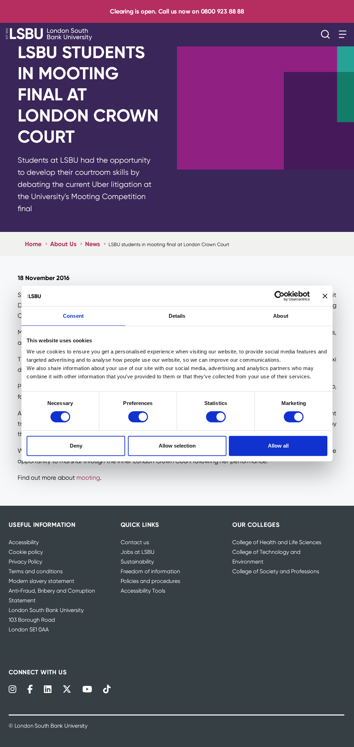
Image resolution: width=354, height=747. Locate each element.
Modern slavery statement (41, 581)
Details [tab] (177, 316)
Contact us (135, 542)
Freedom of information (150, 571)
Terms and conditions (36, 571)
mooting (88, 477)
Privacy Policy (25, 561)
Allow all (278, 446)
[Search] (327, 34)
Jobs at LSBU (138, 552)
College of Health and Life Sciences (276, 542)
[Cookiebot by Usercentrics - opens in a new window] (279, 296)
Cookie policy (26, 552)
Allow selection (177, 446)
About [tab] (280, 316)
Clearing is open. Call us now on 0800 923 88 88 (177, 11)
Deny (76, 446)
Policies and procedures (150, 581)
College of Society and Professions (275, 571)
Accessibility (24, 542)
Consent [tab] (73, 316)
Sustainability (137, 561)
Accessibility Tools (143, 590)
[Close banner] (325, 296)
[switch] (138, 416)
